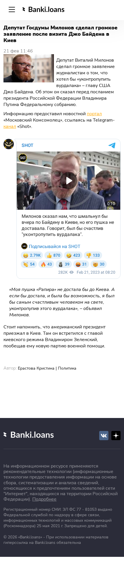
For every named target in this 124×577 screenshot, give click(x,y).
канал (9, 126)
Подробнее (44, 499)
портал (94, 114)
